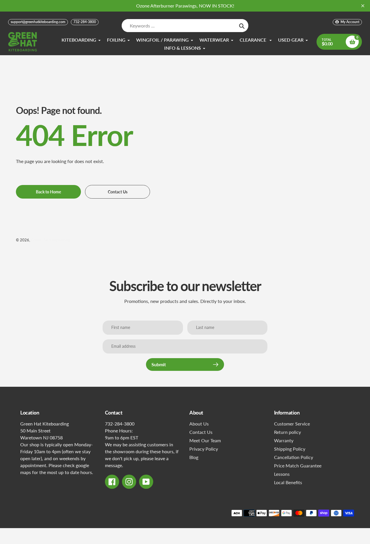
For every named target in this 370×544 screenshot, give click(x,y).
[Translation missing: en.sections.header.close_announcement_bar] (363, 6)
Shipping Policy (289, 449)
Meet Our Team (205, 440)
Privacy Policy (203, 449)
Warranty (283, 440)
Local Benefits (288, 482)
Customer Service (292, 423)
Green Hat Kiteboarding (50, 240)
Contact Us (200, 432)
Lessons (282, 474)
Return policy (287, 432)
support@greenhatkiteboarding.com (38, 22)
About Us (199, 423)
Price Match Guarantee (297, 465)
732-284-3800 (84, 22)
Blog (193, 457)
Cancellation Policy (293, 457)
